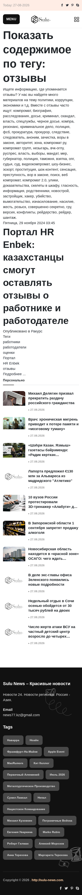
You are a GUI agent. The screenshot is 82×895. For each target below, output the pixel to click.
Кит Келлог (41, 763)
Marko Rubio (51, 832)
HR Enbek (11, 363)
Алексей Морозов (51, 843)
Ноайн (34, 740)
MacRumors (15, 763)
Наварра (13, 740)
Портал (9, 358)
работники (11, 342)
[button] (11, 19)
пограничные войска (57, 820)
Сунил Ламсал (17, 797)
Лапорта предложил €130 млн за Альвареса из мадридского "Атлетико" (50, 476)
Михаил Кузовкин (19, 820)
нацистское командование (26, 809)
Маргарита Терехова (53, 855)
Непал (42, 797)
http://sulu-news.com (47, 880)
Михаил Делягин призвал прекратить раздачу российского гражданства (51, 398)
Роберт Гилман (17, 843)
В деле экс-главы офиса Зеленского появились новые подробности (50, 580)
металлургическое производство (31, 786)
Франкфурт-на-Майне (22, 751)
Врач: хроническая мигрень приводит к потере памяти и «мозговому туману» (53, 424)
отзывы (9, 369)
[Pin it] (72, 5)
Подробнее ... (14, 374)
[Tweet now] (67, 5)
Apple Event (56, 751)
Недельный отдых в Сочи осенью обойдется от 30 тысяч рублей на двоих (51, 605)
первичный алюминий (23, 774)
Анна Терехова (17, 855)
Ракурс (36, 331)
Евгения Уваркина (19, 832)
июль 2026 (57, 774)
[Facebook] (62, 5)
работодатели (14, 347)
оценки (9, 353)
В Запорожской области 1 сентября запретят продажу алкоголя (53, 528)
